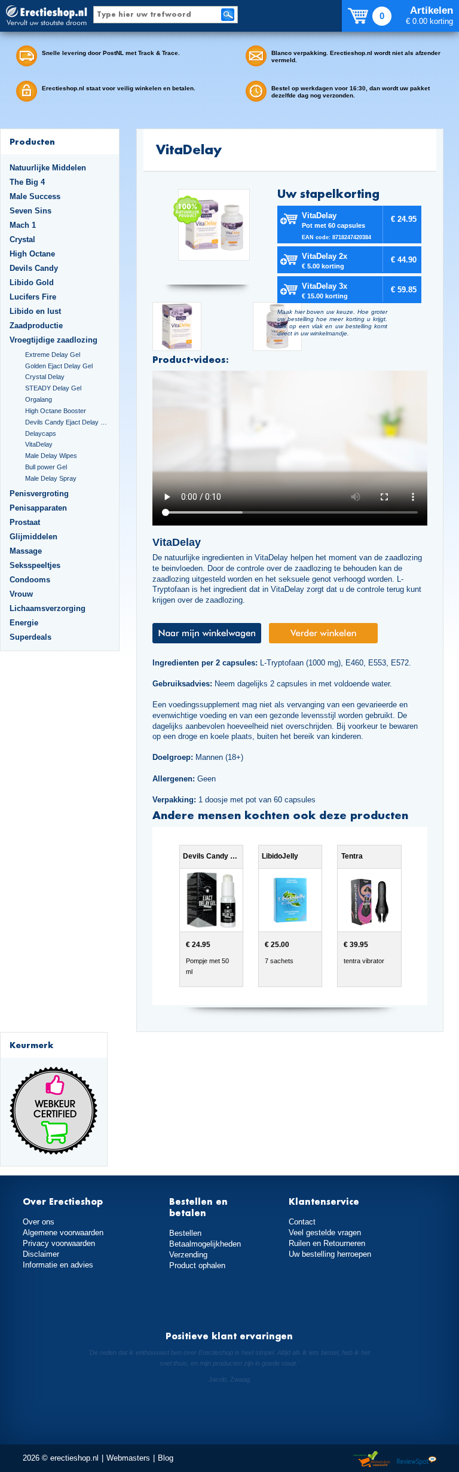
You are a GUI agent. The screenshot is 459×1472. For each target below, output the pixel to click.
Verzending (188, 1254)
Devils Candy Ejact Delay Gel (67, 422)
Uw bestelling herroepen (330, 1254)
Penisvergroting (39, 493)
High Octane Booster (55, 410)
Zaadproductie (36, 325)
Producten (32, 141)
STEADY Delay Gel (53, 388)
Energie (24, 622)
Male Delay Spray (50, 478)
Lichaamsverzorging (47, 608)
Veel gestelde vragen (325, 1232)
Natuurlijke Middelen (48, 167)
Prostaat (25, 522)
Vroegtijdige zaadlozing (53, 339)
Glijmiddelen (33, 536)
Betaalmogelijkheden (205, 1243)
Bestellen (185, 1233)
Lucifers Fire (33, 296)
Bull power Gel (46, 467)
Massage (26, 550)
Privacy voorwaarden (59, 1243)
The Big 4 (27, 182)
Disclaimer (41, 1254)
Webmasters (128, 1457)
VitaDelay (39, 444)
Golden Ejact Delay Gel (59, 365)
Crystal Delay (45, 376)
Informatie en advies (58, 1264)
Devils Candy (34, 268)
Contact (302, 1221)
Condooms (30, 579)
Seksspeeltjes (35, 565)
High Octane (32, 253)
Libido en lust (35, 311)
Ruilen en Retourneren (327, 1243)
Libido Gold (32, 282)
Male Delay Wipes (51, 455)
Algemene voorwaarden (63, 1232)
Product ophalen (197, 1265)
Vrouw (21, 594)
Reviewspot (416, 1460)
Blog (165, 1457)
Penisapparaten (38, 507)
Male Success (35, 196)
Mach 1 (23, 225)
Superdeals (30, 637)
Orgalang (38, 399)
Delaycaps (40, 433)
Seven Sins (30, 210)
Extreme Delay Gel (52, 354)
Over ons (38, 1221)
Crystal (22, 239)
